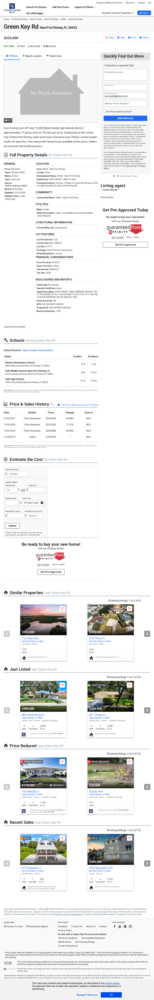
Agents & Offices (84, 7)
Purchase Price (11, 469)
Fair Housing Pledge (85, 942)
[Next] (147, 634)
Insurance (12, 511)
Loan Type (26, 498)
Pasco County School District (37, 350)
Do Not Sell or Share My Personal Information (82, 934)
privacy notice (112, 983)
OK (111, 995)
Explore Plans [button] (22, 971)
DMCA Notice (64, 942)
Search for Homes (36, 7)
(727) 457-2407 (123, 810)
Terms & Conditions (68, 938)
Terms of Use (130, 166)
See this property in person (119, 111)
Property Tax (33, 511)
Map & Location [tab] (33, 56)
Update (12, 525)
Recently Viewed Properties (117, 13)
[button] (144, 13)
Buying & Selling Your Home (110, 3)
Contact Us (76, 926)
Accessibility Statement (93, 938)
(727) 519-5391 (58, 734)
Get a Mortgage (35, 13)
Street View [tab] (55, 56)
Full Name (109, 85)
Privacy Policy (65, 930)
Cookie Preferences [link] (68, 946)
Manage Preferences (87, 995)
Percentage (10, 485)
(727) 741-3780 (56, 810)
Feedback (63, 926)
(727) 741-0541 (49, 812)
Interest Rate (10, 498)
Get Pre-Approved (125, 244)
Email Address (111, 94)
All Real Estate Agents (37, 926)
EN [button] (149, 3)
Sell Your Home (60, 7)
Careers (141, 3)
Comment (114, 72)
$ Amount (32, 485)
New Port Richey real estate (68, 914)
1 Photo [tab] (13, 56)
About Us (130, 3)
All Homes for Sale (13, 926)
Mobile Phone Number (117, 103)
